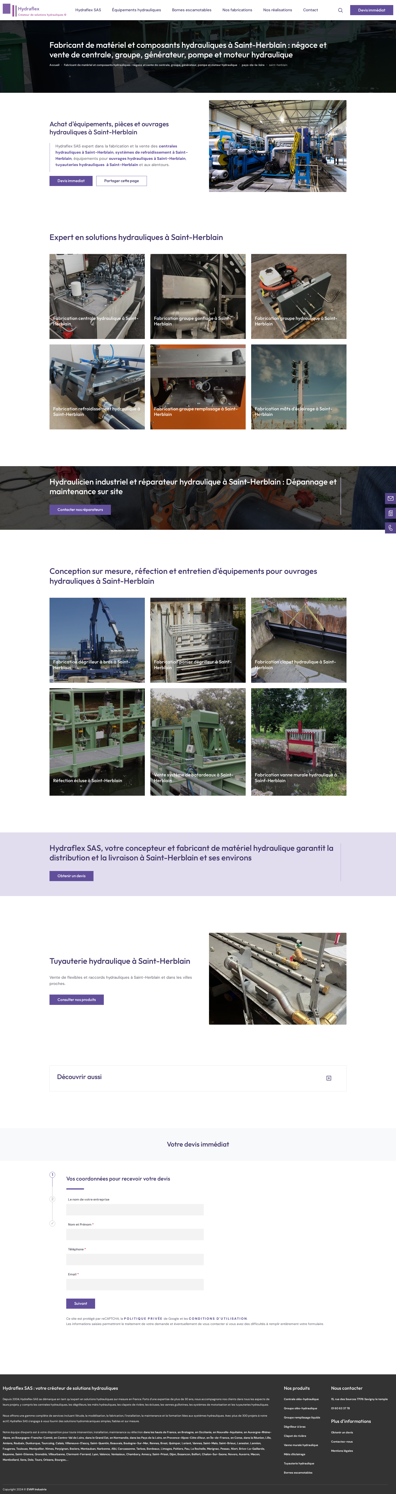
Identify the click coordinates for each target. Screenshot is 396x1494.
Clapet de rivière (295, 1436)
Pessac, (225, 1448)
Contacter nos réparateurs (80, 509)
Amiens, (8, 1443)
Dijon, (173, 1454)
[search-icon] (340, 10)
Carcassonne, (127, 1448)
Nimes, (50, 1448)
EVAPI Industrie (37, 1489)
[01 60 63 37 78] (390, 527)
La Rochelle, (199, 1448)
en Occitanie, (204, 1432)
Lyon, (95, 1454)
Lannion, (255, 1443)
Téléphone (77, 1249)
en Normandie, (120, 1437)
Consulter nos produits (77, 999)
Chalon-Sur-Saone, (215, 1454)
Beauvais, (117, 1443)
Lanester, (243, 1443)
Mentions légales (342, 1450)
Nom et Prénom (81, 1224)
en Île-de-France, (218, 1437)
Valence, (105, 1454)
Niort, (235, 1448)
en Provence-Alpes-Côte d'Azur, (184, 1437)
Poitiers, (178, 1448)
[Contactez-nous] (390, 498)
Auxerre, (245, 1454)
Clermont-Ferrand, (79, 1454)
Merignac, (213, 1448)
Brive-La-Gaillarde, (252, 1448)
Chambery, (133, 1454)
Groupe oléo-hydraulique (300, 1408)
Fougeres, (9, 1448)
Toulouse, (22, 1448)
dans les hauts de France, (160, 1432)
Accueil (54, 65)
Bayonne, (9, 1454)
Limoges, (167, 1448)
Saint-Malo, (211, 1443)
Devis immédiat (371, 10)
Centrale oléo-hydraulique (301, 1399)
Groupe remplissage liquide (302, 1417)
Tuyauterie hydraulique (299, 1463)
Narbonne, (104, 1448)
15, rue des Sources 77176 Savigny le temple (359, 1399)
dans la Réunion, (254, 1437)
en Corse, (237, 1437)
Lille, (268, 1437)
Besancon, (184, 1454)
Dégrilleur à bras (294, 1426)
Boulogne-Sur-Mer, (137, 1443)
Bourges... (61, 1459)
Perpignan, (62, 1448)
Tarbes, (141, 1448)
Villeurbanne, (57, 1454)
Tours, (39, 1459)
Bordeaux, (154, 1448)
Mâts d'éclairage (294, 1454)
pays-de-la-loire (253, 65)
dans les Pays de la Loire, (146, 1437)
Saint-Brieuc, (228, 1443)
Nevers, (233, 1454)
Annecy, (146, 1454)
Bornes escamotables (192, 10)
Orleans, (49, 1459)
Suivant (80, 1303)
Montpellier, (37, 1448)
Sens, (24, 1459)
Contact (310, 10)
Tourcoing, (48, 1443)
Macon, (255, 1454)
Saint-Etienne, (25, 1454)
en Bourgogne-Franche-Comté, (32, 1437)
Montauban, (89, 1448)
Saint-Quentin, (100, 1443)
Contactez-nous (342, 1441)
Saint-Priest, (161, 1454)
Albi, (114, 1448)
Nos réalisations (277, 10)
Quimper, (175, 1443)
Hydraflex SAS (88, 10)
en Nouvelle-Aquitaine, (228, 1432)
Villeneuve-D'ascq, (77, 1443)
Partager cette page (121, 180)
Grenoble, (41, 1454)
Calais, (60, 1443)
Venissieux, (118, 1454)
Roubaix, (20, 1443)
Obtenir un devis (71, 876)
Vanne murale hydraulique (301, 1445)
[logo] (34, 10)
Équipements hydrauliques (136, 10)
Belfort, (197, 1454)
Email (73, 1274)
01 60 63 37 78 (340, 1408)
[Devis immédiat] (390, 513)
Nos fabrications (237, 10)
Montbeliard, (11, 1459)
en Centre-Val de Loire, (69, 1437)
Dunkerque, (33, 1443)
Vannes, (197, 1443)
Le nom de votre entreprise (88, 1199)
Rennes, (155, 1443)
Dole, (31, 1459)
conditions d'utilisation (218, 1318)
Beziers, (75, 1448)
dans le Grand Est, (97, 1437)
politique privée (143, 1318)
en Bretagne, (186, 1432)
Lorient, (187, 1443)
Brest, (164, 1443)
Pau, (187, 1448)
